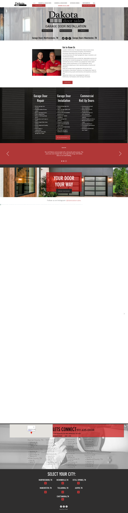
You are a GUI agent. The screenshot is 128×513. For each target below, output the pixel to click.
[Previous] (8, 154)
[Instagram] (66, 38)
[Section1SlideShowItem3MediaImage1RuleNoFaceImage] (66, 161)
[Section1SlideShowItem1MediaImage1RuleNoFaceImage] (61, 161)
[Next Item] (124, 313)
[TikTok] (63, 38)
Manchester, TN (33, 451)
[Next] (120, 154)
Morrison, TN (33, 444)
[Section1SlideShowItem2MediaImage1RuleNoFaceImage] (64, 161)
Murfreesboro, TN (52, 462)
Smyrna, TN (51, 458)
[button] (45, 3)
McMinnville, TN (33, 442)
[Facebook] (69, 38)
